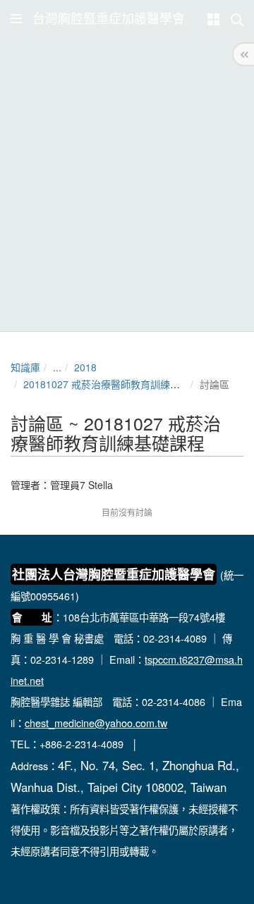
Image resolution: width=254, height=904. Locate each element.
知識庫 (25, 367)
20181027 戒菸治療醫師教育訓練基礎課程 (116, 384)
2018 (85, 367)
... (57, 367)
